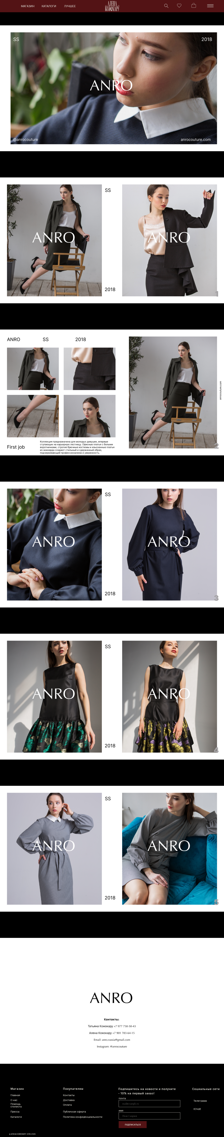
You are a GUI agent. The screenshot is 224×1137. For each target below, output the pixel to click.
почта (122, 1098)
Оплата (67, 1104)
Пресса (14, 1111)
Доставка (69, 1100)
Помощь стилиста (16, 1105)
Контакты (69, 1095)
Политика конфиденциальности (82, 1116)
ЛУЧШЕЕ (70, 6)
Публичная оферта (74, 1111)
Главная (15, 1095)
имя (121, 1110)
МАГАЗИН (27, 6)
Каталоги (16, 1116)
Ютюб (197, 1109)
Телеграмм (200, 1100)
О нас (13, 1100)
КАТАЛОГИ (49, 6)
